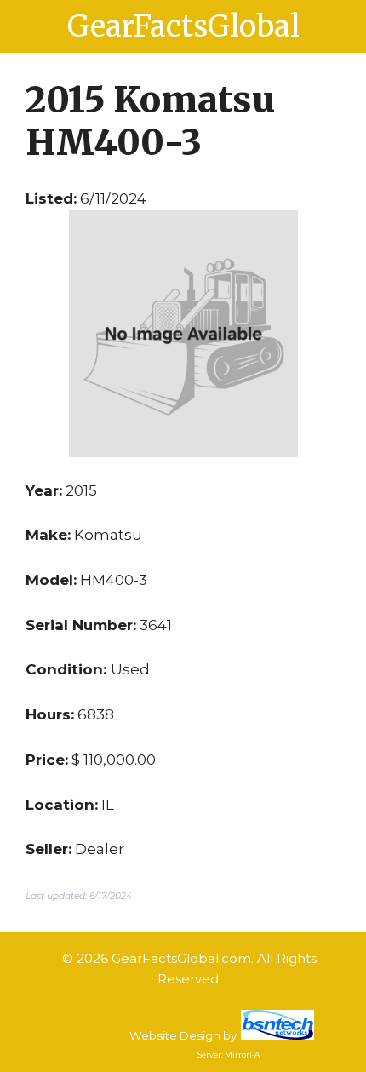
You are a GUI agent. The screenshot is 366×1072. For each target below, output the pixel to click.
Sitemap (190, 999)
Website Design (174, 1035)
